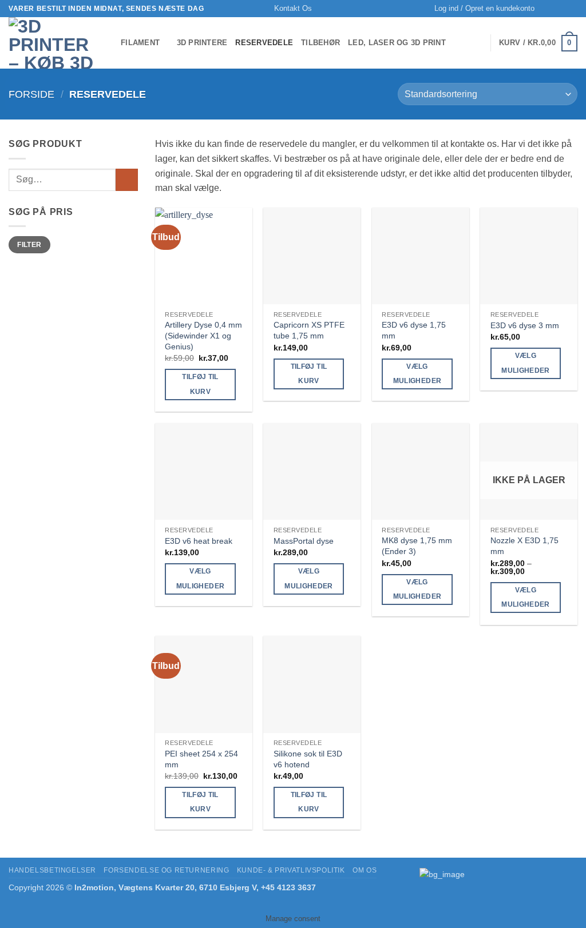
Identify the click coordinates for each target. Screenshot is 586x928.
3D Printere (202, 42)
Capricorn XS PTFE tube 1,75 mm (309, 330)
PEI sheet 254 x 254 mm (201, 759)
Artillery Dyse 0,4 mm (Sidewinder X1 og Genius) (203, 335)
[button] (484, 8)
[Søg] (547, 9)
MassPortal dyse (304, 540)
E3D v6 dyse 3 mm (524, 325)
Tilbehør (320, 42)
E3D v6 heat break (198, 540)
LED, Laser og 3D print (397, 42)
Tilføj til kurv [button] (200, 384)
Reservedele (264, 42)
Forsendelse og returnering (166, 870)
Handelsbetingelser (52, 870)
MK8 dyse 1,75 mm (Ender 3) (417, 546)
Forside (31, 94)
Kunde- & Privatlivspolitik (291, 870)
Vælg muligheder (417, 373)
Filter (29, 245)
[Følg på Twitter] (571, 9)
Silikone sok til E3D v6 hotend (308, 759)
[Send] (127, 180)
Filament (140, 42)
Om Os (365, 870)
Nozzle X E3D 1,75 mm (524, 546)
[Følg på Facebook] (560, 9)
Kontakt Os (293, 8)
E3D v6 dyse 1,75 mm (414, 330)
